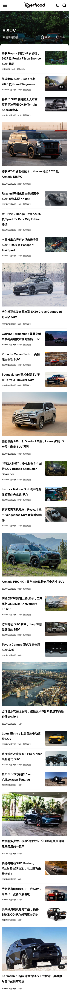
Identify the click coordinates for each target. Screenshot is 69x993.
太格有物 (34, 5)
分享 (62, 37)
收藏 (47, 37)
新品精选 (21, 69)
